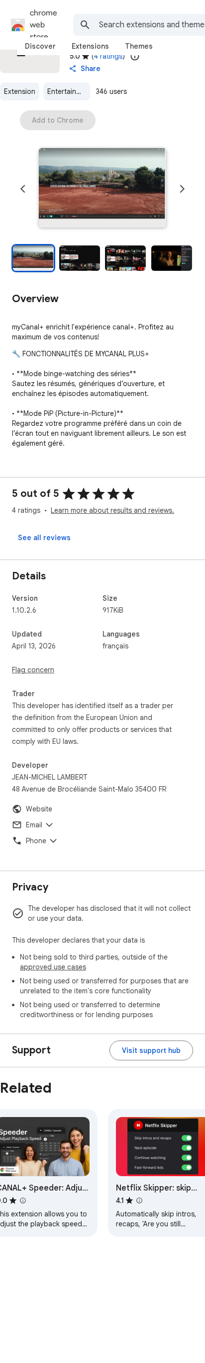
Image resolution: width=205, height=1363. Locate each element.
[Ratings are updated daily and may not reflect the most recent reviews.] (135, 56)
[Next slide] (182, 189)
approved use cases (53, 966)
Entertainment (68, 91)
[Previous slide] (23, 189)
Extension (19, 91)
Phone (36, 840)
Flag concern (33, 669)
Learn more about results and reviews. (112, 510)
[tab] (40, 46)
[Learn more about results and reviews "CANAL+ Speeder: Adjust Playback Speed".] (23, 1200)
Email (34, 824)
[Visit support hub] (151, 1050)
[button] (102, 189)
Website (39, 808)
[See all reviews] (44, 538)
